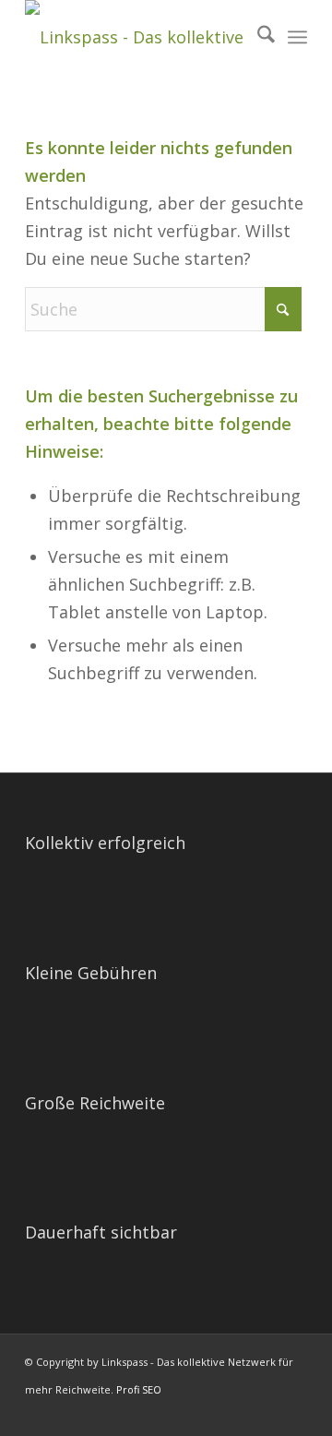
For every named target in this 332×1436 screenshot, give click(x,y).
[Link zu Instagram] (293, 1413)
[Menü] (297, 37)
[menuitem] (257, 37)
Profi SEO (138, 1389)
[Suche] (257, 37)
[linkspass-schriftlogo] (138, 37)
